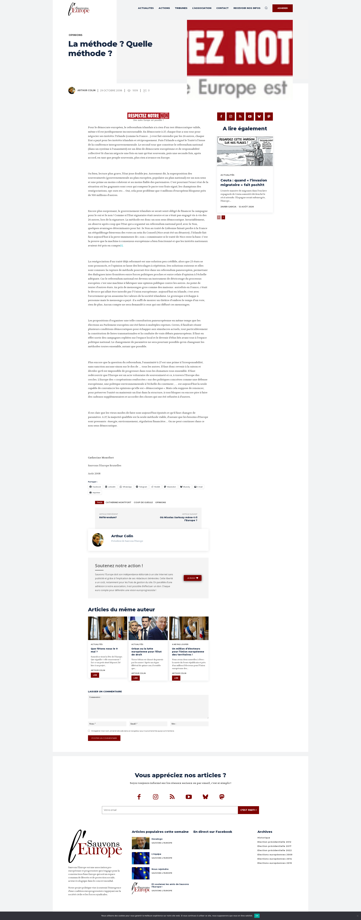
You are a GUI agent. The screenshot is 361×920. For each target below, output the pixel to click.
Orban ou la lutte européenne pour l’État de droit (146, 651)
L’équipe (156, 854)
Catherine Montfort (118, 502)
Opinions (75, 35)
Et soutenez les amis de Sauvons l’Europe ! (170, 885)
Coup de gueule (143, 502)
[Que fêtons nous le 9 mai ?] (107, 628)
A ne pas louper (180, 644)
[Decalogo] (140, 843)
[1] (121, 245)
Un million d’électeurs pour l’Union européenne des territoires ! (188, 651)
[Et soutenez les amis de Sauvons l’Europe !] (140, 888)
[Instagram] (231, 116)
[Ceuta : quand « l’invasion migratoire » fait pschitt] (245, 152)
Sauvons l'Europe (162, 843)
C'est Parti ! (248, 810)
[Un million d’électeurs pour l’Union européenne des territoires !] (188, 628)
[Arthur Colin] (72, 90)
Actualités (97, 644)
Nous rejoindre (160, 869)
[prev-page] (219, 217)
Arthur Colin (86, 90)
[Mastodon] (269, 116)
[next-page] (223, 217)
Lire (95, 675)
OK (257, 916)
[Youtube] (250, 116)
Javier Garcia (228, 206)
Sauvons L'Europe (162, 858)
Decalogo (157, 839)
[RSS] (240, 116)
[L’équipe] (140, 858)
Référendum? (108, 517)
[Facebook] (221, 116)
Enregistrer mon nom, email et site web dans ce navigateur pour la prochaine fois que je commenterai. (133, 731)
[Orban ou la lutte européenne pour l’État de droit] (148, 628)
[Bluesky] (259, 116)
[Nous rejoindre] (140, 873)
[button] (266, 7)
